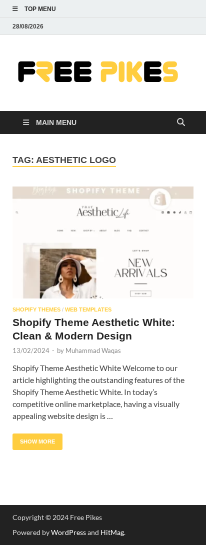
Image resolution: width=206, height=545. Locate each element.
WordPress (68, 532)
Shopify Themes (36, 309)
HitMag (112, 532)
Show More (33, 439)
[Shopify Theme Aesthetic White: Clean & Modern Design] (103, 242)
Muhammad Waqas (93, 350)
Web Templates (88, 309)
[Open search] (181, 122)
